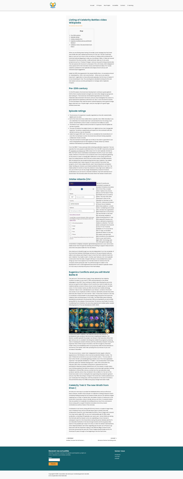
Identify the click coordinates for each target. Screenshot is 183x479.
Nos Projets (107, 5)
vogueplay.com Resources (77, 151)
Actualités (115, 5)
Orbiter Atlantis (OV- (77, 39)
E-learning (130, 5)
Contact (122, 5)
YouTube (117, 456)
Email (50, 457)
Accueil (92, 5)
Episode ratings (75, 37)
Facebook (117, 455)
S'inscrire (53, 464)
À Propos (99, 5)
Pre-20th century (76, 35)
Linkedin (117, 458)
